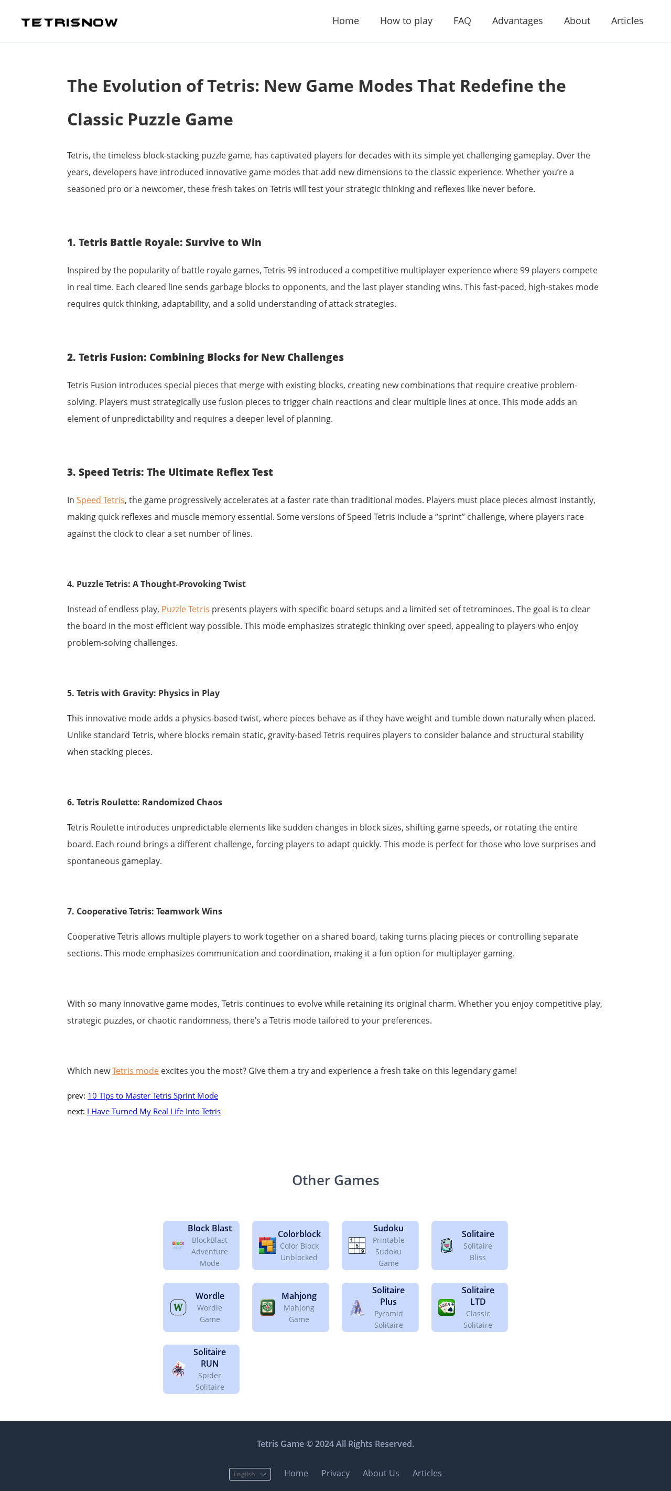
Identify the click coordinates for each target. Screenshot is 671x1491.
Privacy (335, 1473)
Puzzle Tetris (185, 609)
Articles (627, 20)
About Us (381, 1473)
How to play (406, 20)
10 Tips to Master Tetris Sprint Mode (153, 1095)
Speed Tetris (101, 500)
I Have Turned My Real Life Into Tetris (154, 1111)
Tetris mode (135, 1071)
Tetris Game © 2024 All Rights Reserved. (335, 1444)
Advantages (517, 20)
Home (345, 20)
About (577, 20)
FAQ (462, 20)
